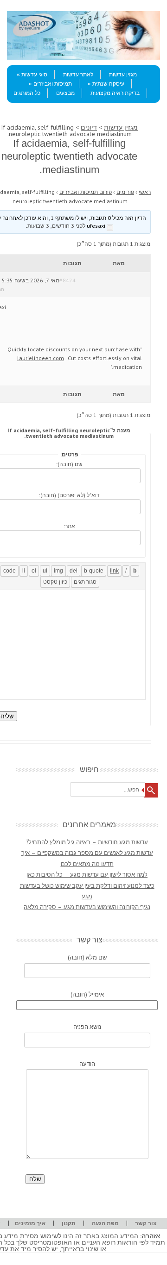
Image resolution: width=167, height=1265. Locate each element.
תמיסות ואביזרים (52, 84)
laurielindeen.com (40, 358)
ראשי (145, 191)
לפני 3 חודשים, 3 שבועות (56, 225)
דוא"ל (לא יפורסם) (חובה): (69, 495)
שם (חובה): (69, 464)
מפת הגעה (105, 1223)
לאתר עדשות (78, 74)
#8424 (67, 280)
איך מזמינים (30, 1223)
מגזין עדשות (123, 74)
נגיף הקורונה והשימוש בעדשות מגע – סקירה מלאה (87, 907)
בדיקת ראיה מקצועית (115, 93)
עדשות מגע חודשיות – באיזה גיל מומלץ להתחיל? (87, 842)
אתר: (69, 526)
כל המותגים (26, 93)
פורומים (125, 191)
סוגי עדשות (34, 74)
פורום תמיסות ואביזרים (85, 191)
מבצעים (65, 93)
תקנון (69, 1223)
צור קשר (145, 1223)
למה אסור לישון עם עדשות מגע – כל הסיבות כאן (87, 875)
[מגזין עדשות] (83, 57)
